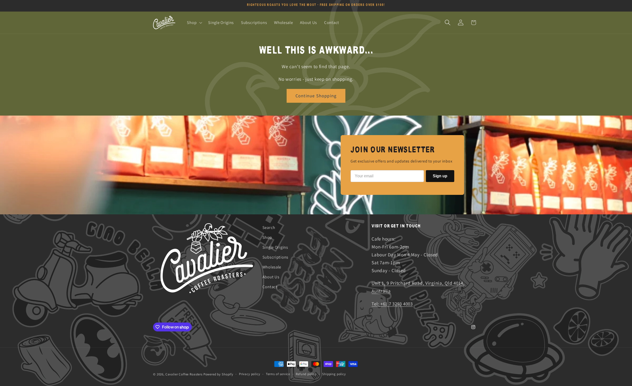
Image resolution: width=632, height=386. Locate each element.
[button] (194, 22)
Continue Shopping (316, 96)
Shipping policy (334, 374)
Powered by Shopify (218, 374)
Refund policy (306, 374)
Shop (267, 237)
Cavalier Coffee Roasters (183, 374)
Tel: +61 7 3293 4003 (392, 304)
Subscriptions (275, 257)
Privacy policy (249, 374)
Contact (269, 286)
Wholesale (271, 267)
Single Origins (275, 247)
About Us (270, 277)
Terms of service (278, 374)
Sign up (440, 176)
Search (268, 227)
